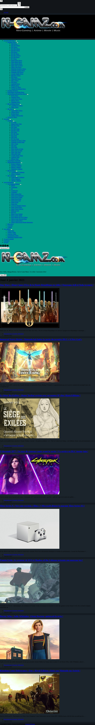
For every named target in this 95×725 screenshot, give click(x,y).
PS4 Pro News (15, 50)
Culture (9, 227)
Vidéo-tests (10, 230)
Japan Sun (14, 204)
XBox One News (16, 67)
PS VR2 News (15, 49)
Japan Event (14, 202)
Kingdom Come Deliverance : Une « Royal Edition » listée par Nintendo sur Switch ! (40, 670)
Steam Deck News (16, 60)
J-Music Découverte (17, 115)
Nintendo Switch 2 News (18, 69)
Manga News (15, 100)
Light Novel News (16, 99)
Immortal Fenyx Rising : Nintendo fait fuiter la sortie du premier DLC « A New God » (41, 339)
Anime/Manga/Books (13, 162)
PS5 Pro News (15, 45)
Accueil (6, 242)
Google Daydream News (18, 89)
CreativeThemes (30, 724)
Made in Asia (15, 210)
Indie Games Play (16, 194)
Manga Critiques (16, 167)
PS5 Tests (14, 127)
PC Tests (13, 122)
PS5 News (14, 47)
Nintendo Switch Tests (17, 142)
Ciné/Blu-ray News (17, 105)
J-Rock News (15, 112)
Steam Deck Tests (16, 124)
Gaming (9, 120)
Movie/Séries (11, 170)
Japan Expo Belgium (17, 195)
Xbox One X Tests (16, 150)
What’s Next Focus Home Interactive (22, 222)
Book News (14, 95)
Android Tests (15, 157)
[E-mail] (8, 246)
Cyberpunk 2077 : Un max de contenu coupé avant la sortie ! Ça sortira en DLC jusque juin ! (44, 451)
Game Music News (16, 110)
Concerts (10, 225)
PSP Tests (14, 137)
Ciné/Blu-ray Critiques (17, 172)
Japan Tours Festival (17, 209)
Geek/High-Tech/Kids (13, 160)
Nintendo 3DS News (17, 72)
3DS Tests (14, 147)
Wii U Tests (14, 144)
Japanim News (15, 97)
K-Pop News (15, 114)
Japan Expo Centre (16, 197)
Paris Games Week (16, 215)
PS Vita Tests (15, 139)
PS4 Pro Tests (15, 130)
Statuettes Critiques (16, 169)
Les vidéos (7, 229)
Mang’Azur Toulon (17, 214)
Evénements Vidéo (12, 235)
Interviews (10, 224)
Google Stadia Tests (17, 155)
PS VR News (15, 54)
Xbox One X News (17, 65)
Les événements (8, 182)
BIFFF (13, 185)
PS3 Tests (14, 135)
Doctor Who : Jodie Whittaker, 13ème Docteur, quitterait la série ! (31, 616)
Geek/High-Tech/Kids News (15, 92)
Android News (15, 84)
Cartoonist (14, 187)
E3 (12, 189)
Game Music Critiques (17, 177)
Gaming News (11, 42)
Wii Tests (14, 145)
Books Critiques (16, 164)
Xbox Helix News (16, 62)
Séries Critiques (15, 174)
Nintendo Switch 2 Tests (18, 140)
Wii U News (14, 80)
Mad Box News (16, 75)
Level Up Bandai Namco (18, 205)
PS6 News (14, 44)
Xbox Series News (16, 64)
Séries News (14, 107)
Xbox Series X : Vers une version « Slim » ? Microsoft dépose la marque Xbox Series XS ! (42, 506)
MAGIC (13, 212)
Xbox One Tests (16, 152)
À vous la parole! (9, 239)
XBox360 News (16, 79)
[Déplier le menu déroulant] (17, 42)
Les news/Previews (9, 40)
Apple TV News (16, 87)
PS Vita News (15, 57)
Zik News (10, 109)
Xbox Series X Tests (17, 149)
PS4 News (14, 52)
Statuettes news (15, 102)
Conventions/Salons (13, 184)
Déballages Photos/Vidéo (14, 237)
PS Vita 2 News (16, 55)
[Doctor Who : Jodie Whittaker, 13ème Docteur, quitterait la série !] (29, 658)
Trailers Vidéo (11, 232)
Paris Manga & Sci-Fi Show (19, 217)
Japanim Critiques (16, 165)
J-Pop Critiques (15, 179)
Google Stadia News (17, 74)
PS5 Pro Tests (15, 125)
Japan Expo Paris (16, 199)
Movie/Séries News (13, 104)
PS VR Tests (15, 134)
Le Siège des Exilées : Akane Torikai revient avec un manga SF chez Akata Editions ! (40, 395)
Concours (6, 240)
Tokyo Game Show (17, 220)
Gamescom (14, 190)
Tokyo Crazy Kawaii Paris (19, 219)
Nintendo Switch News (18, 70)
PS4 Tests (14, 132)
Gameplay (14, 192)
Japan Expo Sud (16, 200)
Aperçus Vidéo (11, 234)
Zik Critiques (11, 175)
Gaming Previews (12, 90)
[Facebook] (1, 246)
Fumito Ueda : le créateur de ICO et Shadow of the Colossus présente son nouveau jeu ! (41, 560)
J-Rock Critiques (16, 180)
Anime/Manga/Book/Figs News (16, 94)
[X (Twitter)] (3, 246)
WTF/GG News (12, 117)
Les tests (6, 119)
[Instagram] (5, 246)
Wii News (14, 82)
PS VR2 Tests (15, 129)
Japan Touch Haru (16, 207)
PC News (14, 59)
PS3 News (14, 77)
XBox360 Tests (15, 154)
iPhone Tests (15, 159)
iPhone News (15, 85)
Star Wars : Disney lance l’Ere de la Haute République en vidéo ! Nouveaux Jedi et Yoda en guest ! (46, 285)
